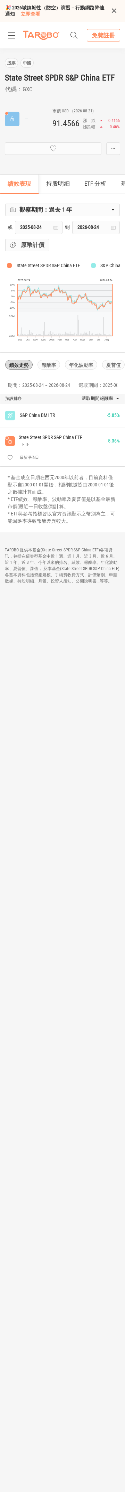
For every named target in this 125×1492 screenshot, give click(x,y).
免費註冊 (103, 35)
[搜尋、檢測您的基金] (74, 35)
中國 (27, 62)
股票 (11, 62)
